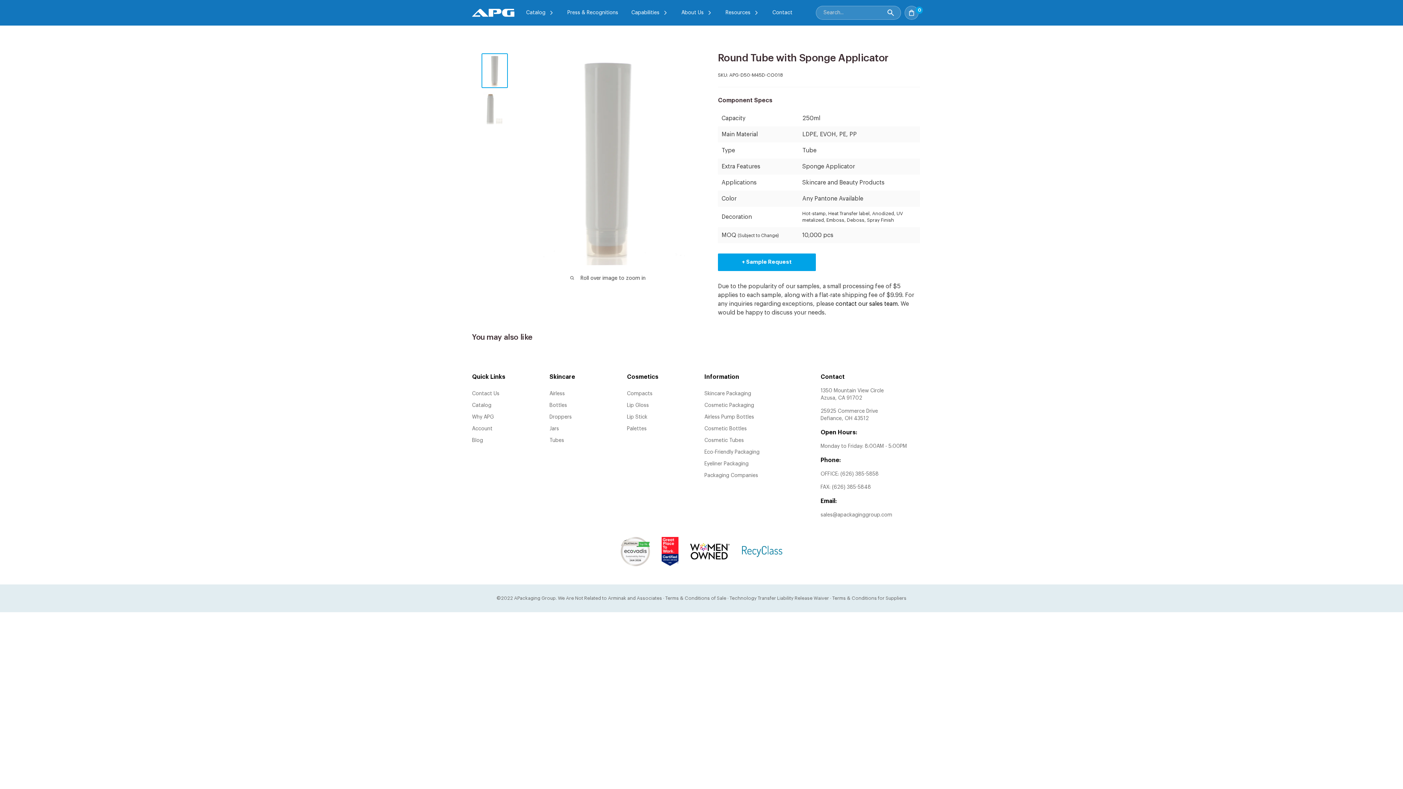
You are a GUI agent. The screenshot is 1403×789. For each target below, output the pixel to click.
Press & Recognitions (592, 12)
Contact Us (485, 393)
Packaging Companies (731, 475)
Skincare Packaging (727, 393)
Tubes (557, 440)
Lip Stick (637, 417)
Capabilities (645, 12)
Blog (477, 440)
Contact (782, 12)
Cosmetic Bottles (725, 428)
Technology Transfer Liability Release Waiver (779, 598)
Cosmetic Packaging (729, 405)
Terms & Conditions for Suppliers (869, 598)
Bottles (558, 405)
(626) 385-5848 (851, 487)
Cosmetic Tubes (724, 440)
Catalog (535, 12)
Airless (557, 393)
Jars (554, 428)
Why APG (483, 417)
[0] (926, 10)
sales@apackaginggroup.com (856, 515)
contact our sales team (867, 304)
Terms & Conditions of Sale (695, 598)
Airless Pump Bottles (729, 417)
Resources (738, 12)
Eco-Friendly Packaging (732, 452)
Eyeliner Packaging (726, 463)
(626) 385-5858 (859, 474)
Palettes (637, 428)
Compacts (640, 393)
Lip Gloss (638, 405)
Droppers (561, 417)
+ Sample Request (767, 262)
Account (482, 428)
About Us (692, 12)
